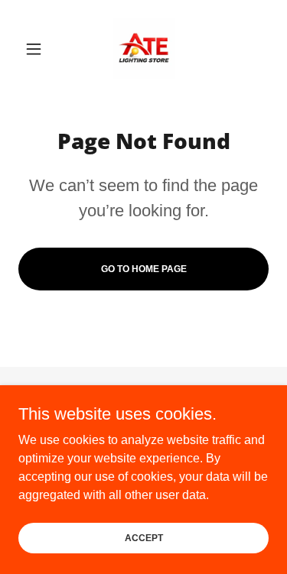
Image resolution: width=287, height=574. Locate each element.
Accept (144, 537)
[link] (143, 48)
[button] (37, 49)
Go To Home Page (144, 269)
